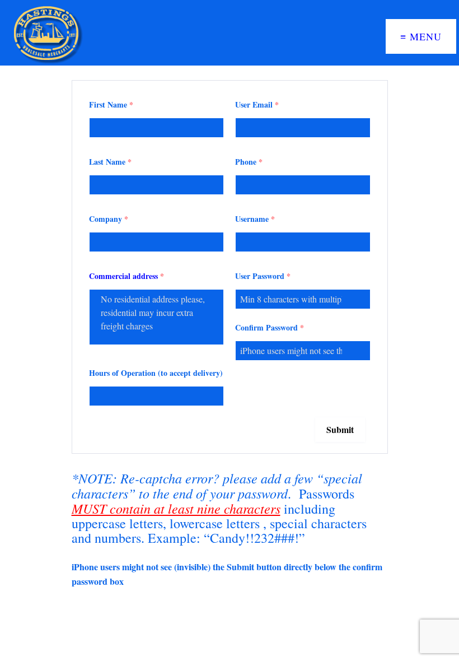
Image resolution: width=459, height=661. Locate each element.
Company (108, 219)
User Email (257, 104)
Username (255, 219)
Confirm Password (269, 327)
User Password (263, 276)
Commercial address (126, 276)
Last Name (110, 161)
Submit (340, 429)
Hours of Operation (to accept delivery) (156, 373)
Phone (249, 161)
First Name (111, 104)
